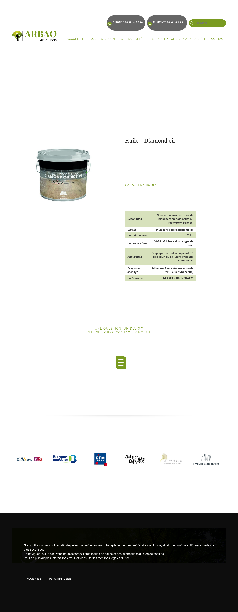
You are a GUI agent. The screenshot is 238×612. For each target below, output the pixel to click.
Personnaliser (60, 578)
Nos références (141, 38)
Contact (218, 38)
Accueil (73, 38)
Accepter (34, 578)
